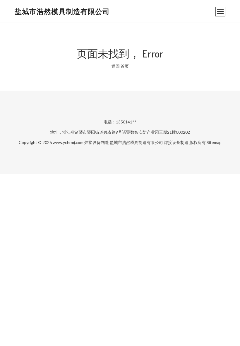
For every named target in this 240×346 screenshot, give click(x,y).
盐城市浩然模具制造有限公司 (62, 11)
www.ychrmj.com (68, 142)
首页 (125, 66)
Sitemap (214, 142)
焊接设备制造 (96, 142)
